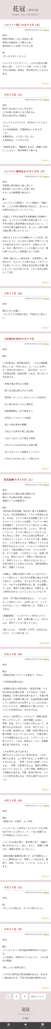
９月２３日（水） (14, 800)
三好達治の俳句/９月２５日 (19, 338)
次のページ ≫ (38, 996)
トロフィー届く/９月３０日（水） (22, 24)
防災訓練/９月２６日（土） (19, 479)
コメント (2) (44, 643)
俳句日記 (33, 10)
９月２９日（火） (14, 94)
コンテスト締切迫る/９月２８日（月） (25, 171)
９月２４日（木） (14, 654)
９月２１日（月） (14, 929)
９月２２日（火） (14, 887)
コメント (45, 83)
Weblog (46, 30)
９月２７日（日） (14, 293)
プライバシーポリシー (25, 1014)
